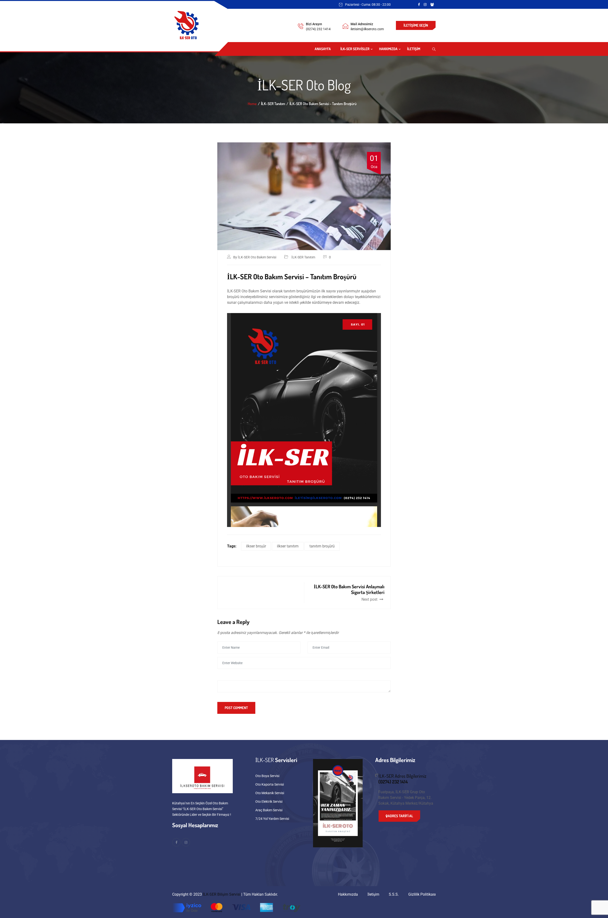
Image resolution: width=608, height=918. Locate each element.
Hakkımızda (388, 49)
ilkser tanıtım (288, 546)
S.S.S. (394, 894)
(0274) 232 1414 (318, 29)
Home (252, 103)
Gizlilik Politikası (422, 894)
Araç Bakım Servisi (268, 810)
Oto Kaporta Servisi (269, 784)
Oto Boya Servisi (267, 776)
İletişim (413, 49)
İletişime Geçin (416, 25)
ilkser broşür (256, 546)
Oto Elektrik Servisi (268, 801)
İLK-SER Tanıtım (303, 257)
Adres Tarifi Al (400, 816)
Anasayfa (323, 49)
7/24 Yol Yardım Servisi (272, 819)
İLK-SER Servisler (355, 49)
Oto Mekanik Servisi (269, 793)
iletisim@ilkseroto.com (367, 29)
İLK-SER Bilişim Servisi (221, 894)
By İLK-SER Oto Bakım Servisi (254, 257)
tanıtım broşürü (322, 546)
